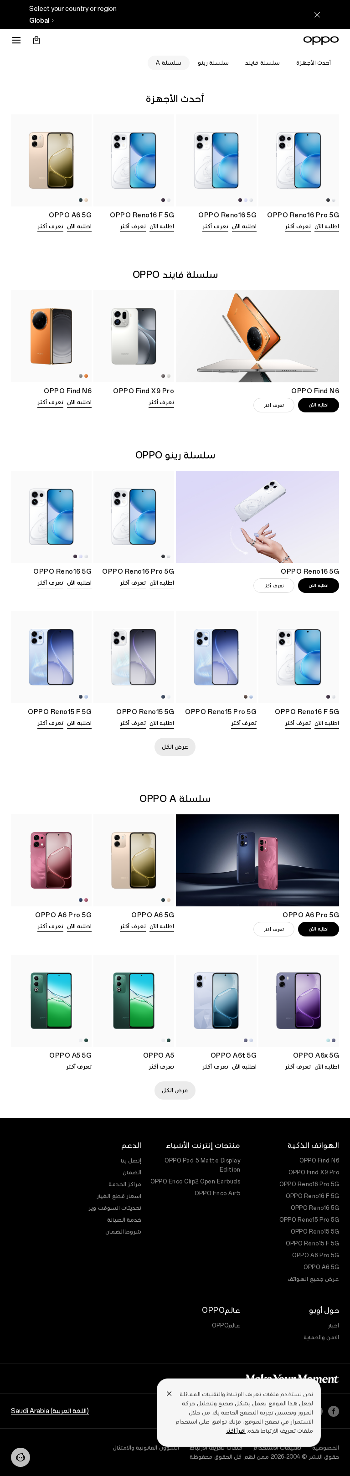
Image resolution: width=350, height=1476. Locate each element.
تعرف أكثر (298, 226)
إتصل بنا (131, 1160)
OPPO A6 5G (321, 1267)
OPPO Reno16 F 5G (312, 1196)
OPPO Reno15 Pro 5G (309, 1220)
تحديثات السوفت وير (114, 1208)
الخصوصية (325, 1447)
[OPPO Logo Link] (321, 40)
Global (39, 20)
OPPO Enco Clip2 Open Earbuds (195, 1181)
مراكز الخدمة (125, 1184)
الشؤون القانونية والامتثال (146, 1447)
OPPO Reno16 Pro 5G (309, 1184)
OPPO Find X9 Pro (313, 1172)
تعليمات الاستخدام (277, 1447)
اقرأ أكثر (236, 1431)
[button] (20, 1457)
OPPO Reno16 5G (315, 1208)
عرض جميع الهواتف (313, 1279)
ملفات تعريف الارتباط (216, 1447)
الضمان (132, 1172)
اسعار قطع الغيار (119, 1196)
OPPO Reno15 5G (315, 1231)
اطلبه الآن (327, 226)
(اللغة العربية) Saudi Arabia (50, 1411)
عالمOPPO (226, 1325)
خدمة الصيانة (124, 1220)
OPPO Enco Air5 (217, 1193)
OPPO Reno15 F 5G (312, 1243)
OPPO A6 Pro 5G (315, 1255)
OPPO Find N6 (319, 1160)
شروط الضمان (123, 1231)
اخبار (333, 1325)
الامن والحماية (322, 1337)
